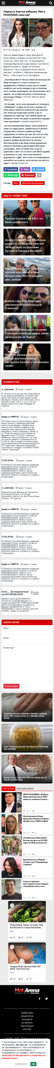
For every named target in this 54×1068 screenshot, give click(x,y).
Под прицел (27, 1026)
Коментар (9, 648)
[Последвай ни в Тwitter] (46, 999)
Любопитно (27, 1016)
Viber (26, 169)
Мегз (16, 183)
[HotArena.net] (27, 991)
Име (6, 628)
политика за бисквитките (16, 1055)
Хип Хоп (27, 1029)
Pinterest (29, 175)
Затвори (21, 1064)
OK (33, 1064)
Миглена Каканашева (32, 183)
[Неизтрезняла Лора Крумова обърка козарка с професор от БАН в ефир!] (12, 824)
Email (6, 638)
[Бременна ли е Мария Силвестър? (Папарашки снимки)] (12, 867)
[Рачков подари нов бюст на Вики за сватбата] (27, 213)
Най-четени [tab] (8, 788)
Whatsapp (13, 175)
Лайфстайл (27, 1013)
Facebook (12, 169)
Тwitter (40, 169)
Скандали (27, 1019)
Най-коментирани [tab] (25, 788)
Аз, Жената (27, 1022)
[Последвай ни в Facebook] (39, 999)
